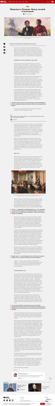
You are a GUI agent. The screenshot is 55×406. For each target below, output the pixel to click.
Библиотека (22, 397)
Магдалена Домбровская (23, 373)
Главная (10, 1)
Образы (26, 1)
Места (20, 1)
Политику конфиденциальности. (25, 404)
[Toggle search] (47, 2)
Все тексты (19, 378)
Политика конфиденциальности (25, 400)
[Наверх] (50, 378)
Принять (42, 403)
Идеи (17, 1)
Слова (23, 1)
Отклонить (48, 403)
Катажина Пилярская (22, 389)
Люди (14, 1)
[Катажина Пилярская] (18, 389)
